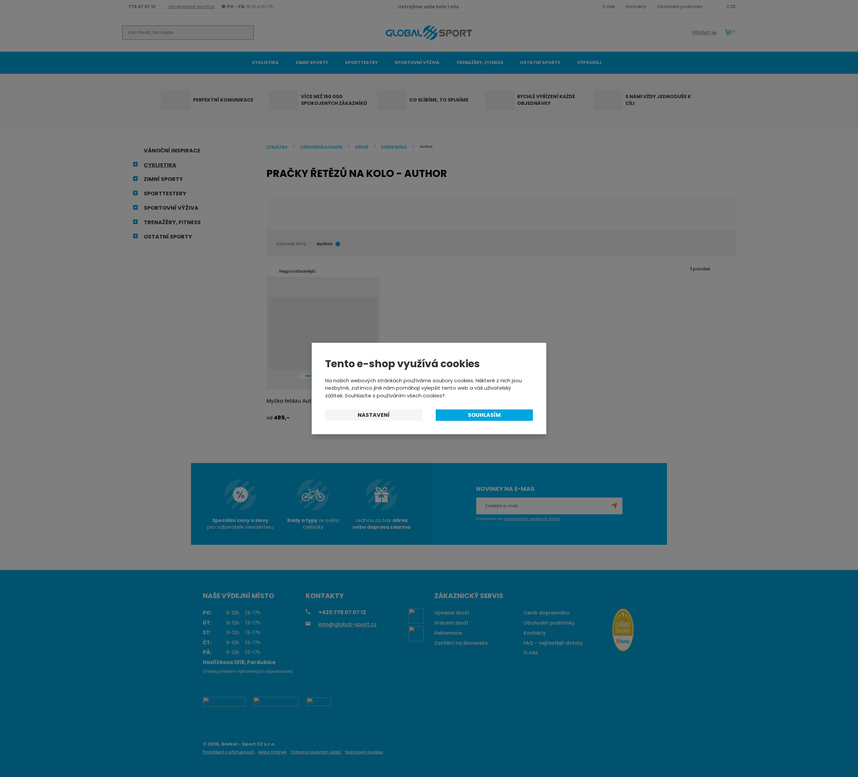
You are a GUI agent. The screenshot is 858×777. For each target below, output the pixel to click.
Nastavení (374, 415)
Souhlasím (484, 415)
